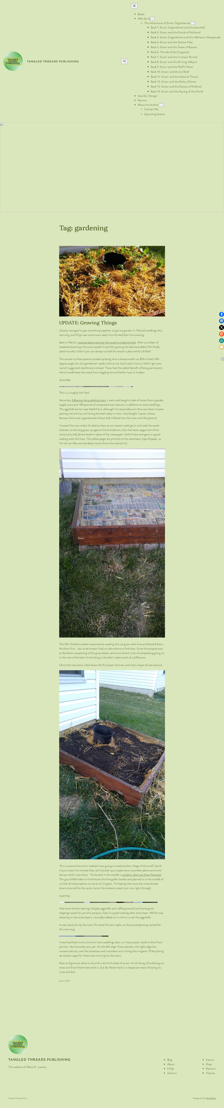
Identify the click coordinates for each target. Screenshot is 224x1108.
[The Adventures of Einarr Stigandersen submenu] (192, 23)
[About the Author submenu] (161, 105)
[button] (221, 314)
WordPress (211, 1098)
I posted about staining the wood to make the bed (106, 342)
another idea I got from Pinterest (141, 875)
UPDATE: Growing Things (88, 322)
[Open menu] (124, 61)
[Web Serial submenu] (152, 19)
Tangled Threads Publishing (53, 61)
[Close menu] (134, 6)
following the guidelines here (89, 400)
